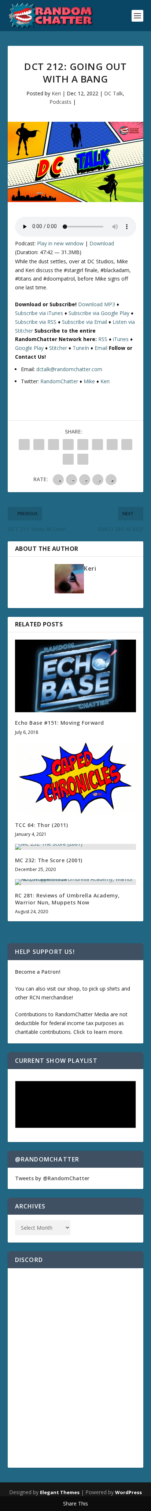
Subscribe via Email (84, 321)
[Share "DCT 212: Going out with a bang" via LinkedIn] (97, 444)
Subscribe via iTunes (39, 313)
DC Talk (113, 93)
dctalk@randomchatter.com (69, 369)
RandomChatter (59, 381)
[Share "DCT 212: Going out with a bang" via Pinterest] (83, 444)
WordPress (128, 1492)
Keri (56, 93)
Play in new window (60, 243)
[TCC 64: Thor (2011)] (75, 778)
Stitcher (58, 347)
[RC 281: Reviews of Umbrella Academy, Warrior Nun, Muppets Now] (75, 882)
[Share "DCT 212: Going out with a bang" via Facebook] (24, 444)
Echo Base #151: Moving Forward (59, 722)
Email (101, 347)
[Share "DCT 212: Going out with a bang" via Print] (83, 459)
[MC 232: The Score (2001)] (75, 847)
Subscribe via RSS (35, 321)
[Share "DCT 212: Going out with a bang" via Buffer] (112, 444)
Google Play (29, 347)
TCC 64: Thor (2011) (41, 825)
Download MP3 (96, 304)
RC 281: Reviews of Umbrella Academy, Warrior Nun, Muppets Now (67, 898)
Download (101, 243)
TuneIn (81, 347)
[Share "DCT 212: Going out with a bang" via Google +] (53, 444)
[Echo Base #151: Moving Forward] (75, 676)
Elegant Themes (60, 1492)
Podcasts (60, 101)
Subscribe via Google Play (99, 313)
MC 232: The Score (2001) (48, 860)
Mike (89, 381)
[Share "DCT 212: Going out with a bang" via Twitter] (39, 444)
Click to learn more (97, 1031)
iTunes (121, 339)
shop (73, 988)
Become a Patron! (37, 971)
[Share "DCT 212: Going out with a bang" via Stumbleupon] (126, 444)
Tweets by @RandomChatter (52, 1178)
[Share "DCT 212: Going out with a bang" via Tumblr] (68, 444)
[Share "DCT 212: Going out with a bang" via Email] (68, 459)
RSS (102, 339)
